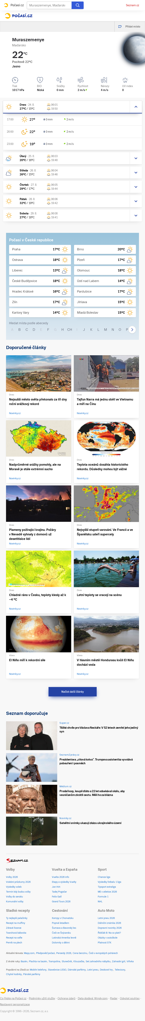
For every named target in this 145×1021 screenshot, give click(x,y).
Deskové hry (106, 969)
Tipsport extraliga (107, 887)
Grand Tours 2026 (61, 901)
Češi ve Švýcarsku (61, 933)
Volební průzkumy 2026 (18, 882)
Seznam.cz (132, 5)
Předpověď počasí (45, 953)
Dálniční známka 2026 (109, 923)
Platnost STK (104, 942)
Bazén (24, 961)
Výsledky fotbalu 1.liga (109, 882)
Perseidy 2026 (63, 953)
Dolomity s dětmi (61, 942)
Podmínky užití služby (42, 998)
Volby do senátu (14, 896)
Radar (113, 998)
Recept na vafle (14, 937)
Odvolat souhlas (130, 998)
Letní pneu (92, 969)
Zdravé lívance (13, 928)
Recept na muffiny (15, 923)
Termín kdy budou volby (18, 891)
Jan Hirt (56, 887)
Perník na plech (14, 942)
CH (69, 330)
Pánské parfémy (31, 974)
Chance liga (104, 877)
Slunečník (67, 961)
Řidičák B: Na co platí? (109, 933)
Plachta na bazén (38, 961)
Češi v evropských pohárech (103, 953)
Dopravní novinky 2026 (110, 928)
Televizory (120, 969)
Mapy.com (29, 953)
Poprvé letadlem (60, 923)
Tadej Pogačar (59, 891)
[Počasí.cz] (18, 16)
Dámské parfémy (77, 969)
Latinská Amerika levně (64, 937)
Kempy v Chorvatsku (62, 918)
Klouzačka (78, 961)
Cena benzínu (80, 953)
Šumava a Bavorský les (64, 928)
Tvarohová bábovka (16, 933)
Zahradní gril (118, 961)
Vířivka (130, 961)
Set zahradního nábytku (98, 961)
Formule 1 (103, 896)
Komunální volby (14, 901)
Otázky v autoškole (107, 937)
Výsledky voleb (14, 887)
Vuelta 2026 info (60, 877)
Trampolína (54, 961)
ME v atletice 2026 (107, 891)
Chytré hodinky (14, 974)
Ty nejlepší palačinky (16, 918)
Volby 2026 (12, 877)
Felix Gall (57, 896)
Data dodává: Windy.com (93, 998)
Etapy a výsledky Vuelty (64, 882)
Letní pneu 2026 (106, 918)
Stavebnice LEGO (57, 969)
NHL (100, 901)
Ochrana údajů (66, 998)
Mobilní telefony (38, 969)
